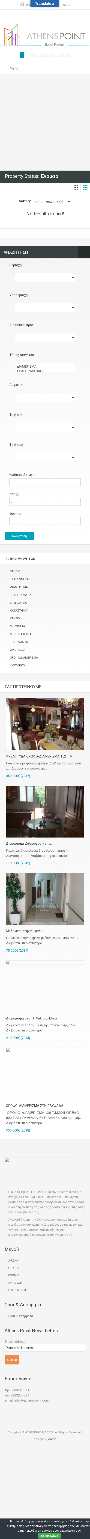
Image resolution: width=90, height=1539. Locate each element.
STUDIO (15, 571)
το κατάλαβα (49, 1536)
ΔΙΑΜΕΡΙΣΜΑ (19, 587)
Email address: (16, 1341)
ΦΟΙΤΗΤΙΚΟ (17, 665)
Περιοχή (15, 265)
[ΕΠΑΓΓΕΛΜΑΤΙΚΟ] (45, 371)
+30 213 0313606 (49, 55)
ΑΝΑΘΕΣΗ (15, 1282)
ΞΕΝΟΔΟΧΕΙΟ (19, 642)
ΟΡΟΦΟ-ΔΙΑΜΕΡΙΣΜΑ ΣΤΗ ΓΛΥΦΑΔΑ (34, 1106)
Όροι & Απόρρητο (20, 1316)
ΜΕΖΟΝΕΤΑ (17, 626)
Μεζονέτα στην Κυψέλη (24, 931)
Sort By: (25, 201)
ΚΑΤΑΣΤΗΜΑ (18, 610)
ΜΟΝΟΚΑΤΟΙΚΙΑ (21, 634)
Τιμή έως (16, 445)
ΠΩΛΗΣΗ (14, 1268)
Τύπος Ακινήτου (21, 355)
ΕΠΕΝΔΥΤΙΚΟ (18, 602)
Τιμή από (16, 415)
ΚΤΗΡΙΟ (15, 618)
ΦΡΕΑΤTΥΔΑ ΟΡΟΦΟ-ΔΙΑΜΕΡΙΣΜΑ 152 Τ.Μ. (39, 756)
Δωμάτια (16, 385)
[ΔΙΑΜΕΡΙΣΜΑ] (45, 366)
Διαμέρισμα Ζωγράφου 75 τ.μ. (29, 843)
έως (15, 513)
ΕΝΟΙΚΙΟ (13, 1275)
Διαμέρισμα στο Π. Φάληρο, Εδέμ (31, 1018)
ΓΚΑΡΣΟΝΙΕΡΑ (19, 579)
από (15, 494)
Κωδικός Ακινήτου (23, 475)
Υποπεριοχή (18, 295)
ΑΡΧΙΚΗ (13, 1260)
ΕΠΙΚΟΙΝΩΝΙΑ (17, 1290)
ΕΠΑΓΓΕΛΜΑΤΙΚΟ (21, 595)
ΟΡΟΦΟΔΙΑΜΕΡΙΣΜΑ (24, 657)
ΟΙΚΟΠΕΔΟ (17, 649)
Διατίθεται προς (21, 325)
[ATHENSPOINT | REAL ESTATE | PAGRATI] (45, 36)
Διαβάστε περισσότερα (29, 768)
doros (52, 1439)
